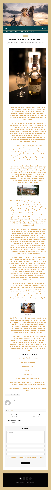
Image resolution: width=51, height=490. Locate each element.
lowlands (13, 394)
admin (12, 42)
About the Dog (24, 31)
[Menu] (45, 28)
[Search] (43, 28)
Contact (32, 31)
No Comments (35, 42)
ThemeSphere (31, 482)
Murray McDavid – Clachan (14, 420)
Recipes (17, 31)
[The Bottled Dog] (6, 28)
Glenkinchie (25, 36)
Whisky (11, 31)
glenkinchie (7, 394)
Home (6, 31)
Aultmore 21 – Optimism (36, 414)
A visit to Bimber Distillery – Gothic (14, 414)
